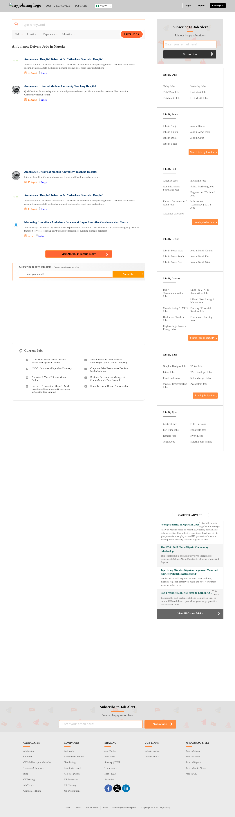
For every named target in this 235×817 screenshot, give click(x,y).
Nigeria (103, 5)
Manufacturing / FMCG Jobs (175, 310)
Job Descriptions (72, 790)
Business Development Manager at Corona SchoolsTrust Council (107, 378)
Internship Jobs (198, 180)
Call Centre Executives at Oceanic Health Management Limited (49, 361)
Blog (25, 773)
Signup (201, 5)
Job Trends (28, 785)
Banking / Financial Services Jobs (200, 310)
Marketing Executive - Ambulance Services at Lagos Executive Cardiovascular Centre (76, 222)
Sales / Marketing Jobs (202, 186)
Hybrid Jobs (196, 435)
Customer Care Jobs (173, 213)
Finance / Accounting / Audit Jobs (175, 203)
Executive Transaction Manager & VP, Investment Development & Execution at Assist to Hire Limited (51, 389)
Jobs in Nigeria (193, 762)
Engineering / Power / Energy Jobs (174, 328)
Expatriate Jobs (198, 429)
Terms (105, 807)
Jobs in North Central (201, 250)
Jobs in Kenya (193, 756)
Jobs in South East (172, 262)
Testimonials (110, 768)
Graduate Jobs (170, 180)
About (67, 807)
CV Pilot (27, 756)
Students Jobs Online (201, 441)
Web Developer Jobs (201, 372)
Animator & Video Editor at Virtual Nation (49, 378)
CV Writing (29, 779)
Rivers (44, 73)
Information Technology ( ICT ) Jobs (200, 204)
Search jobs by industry (202, 337)
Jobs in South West (173, 250)
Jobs (49, 6)
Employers (217, 5)
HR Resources (71, 779)
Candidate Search (72, 768)
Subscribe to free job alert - (49, 266)
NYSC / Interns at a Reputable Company (52, 368)
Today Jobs (169, 86)
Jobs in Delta (169, 137)
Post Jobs (81, 6)
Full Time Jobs (198, 423)
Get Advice (63, 6)
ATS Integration (72, 773)
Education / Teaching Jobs (201, 319)
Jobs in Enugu (170, 131)
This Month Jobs (171, 98)
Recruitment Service (74, 756)
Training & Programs (33, 768)
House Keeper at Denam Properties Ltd (109, 386)
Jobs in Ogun (197, 137)
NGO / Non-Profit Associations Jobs (199, 292)
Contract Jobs (170, 423)
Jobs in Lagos (170, 143)
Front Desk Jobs (171, 377)
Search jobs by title (204, 395)
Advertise (109, 779)
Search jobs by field (204, 222)
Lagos (41, 236)
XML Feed (109, 756)
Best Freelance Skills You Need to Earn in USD (186, 593)
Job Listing (29, 750)
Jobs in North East (199, 256)
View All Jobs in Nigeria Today (79, 254)
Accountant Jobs (198, 383)
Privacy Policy (92, 807)
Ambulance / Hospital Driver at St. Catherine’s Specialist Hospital (63, 59)
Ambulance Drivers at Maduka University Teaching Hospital (60, 171)
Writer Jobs (196, 366)
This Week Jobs (171, 92)
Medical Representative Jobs (175, 385)
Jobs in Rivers (197, 126)
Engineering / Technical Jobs (202, 194)
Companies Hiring (32, 790)
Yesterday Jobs (198, 86)
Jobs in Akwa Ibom (200, 131)
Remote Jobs (169, 435)
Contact (78, 807)
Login (188, 5)
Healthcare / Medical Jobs (174, 319)
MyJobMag (165, 807)
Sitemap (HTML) (112, 762)
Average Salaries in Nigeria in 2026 (180, 524)
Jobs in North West (200, 262)
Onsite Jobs (169, 441)
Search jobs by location (202, 152)
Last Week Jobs (198, 92)
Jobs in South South (173, 256)
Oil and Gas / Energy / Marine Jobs (202, 301)
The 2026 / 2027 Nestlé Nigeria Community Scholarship (184, 549)
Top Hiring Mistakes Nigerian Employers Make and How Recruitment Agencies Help (189, 572)
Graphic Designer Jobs (174, 366)
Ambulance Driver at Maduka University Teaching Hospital (60, 86)
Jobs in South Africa (196, 768)
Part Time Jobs (170, 429)
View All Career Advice (190, 613)
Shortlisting (70, 762)
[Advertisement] (78, 136)
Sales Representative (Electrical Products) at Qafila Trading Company (108, 361)
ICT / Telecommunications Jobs (173, 293)
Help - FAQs (110, 773)
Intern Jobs (168, 372)
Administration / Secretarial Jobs (171, 188)
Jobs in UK (191, 773)
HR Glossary (70, 785)
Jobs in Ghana (193, 750)
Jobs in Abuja (170, 126)
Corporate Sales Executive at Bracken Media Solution (109, 370)
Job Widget (110, 750)
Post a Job (69, 750)
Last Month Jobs (198, 98)
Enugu (44, 100)
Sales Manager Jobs (200, 377)
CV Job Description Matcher (37, 762)
